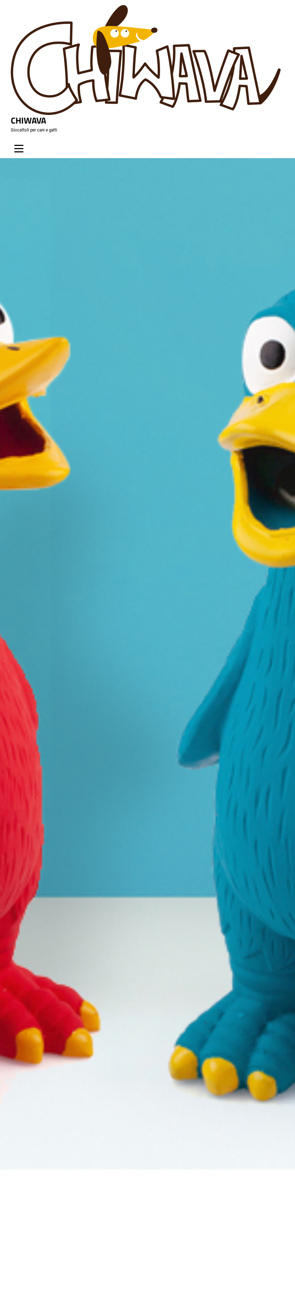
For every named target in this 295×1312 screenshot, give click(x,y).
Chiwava (28, 120)
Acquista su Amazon (152, 823)
